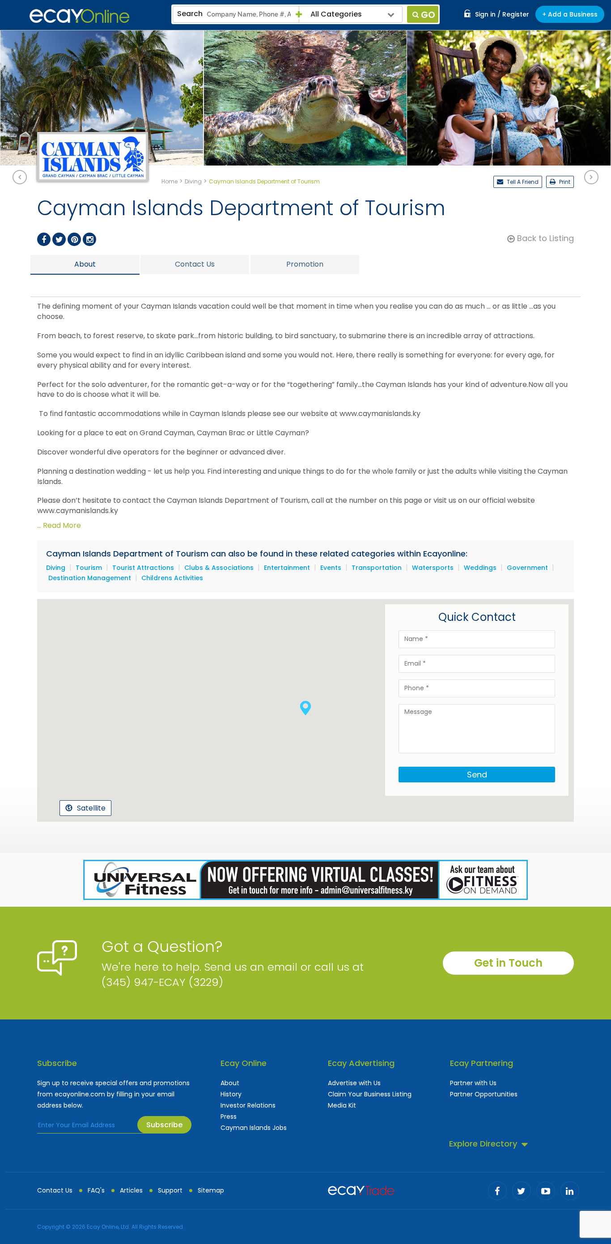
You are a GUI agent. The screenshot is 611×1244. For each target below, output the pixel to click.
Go (428, 14)
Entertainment (287, 567)
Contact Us (54, 1190)
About (230, 1082)
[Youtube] (545, 1190)
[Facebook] (44, 239)
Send (477, 774)
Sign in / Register (502, 14)
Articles (131, 1190)
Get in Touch (508, 962)
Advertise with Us (354, 1082)
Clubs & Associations (219, 567)
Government (527, 567)
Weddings (480, 567)
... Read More (59, 525)
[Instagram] (89, 239)
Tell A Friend (522, 182)
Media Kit (342, 1105)
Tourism (89, 567)
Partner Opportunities (484, 1094)
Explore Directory (483, 1143)
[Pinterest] (74, 239)
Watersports (433, 567)
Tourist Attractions (143, 567)
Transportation (377, 567)
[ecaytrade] (361, 1189)
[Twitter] (59, 239)
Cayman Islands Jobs (254, 1127)
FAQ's (96, 1190)
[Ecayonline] (79, 16)
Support (170, 1190)
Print (564, 182)
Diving (55, 567)
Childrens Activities (172, 577)
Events (330, 567)
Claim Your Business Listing (370, 1094)
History (231, 1094)
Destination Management (89, 577)
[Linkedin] (569, 1190)
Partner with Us (473, 1082)
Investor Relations (248, 1105)
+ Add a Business (570, 14)
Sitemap (211, 1190)
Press (229, 1116)
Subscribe (164, 1125)
